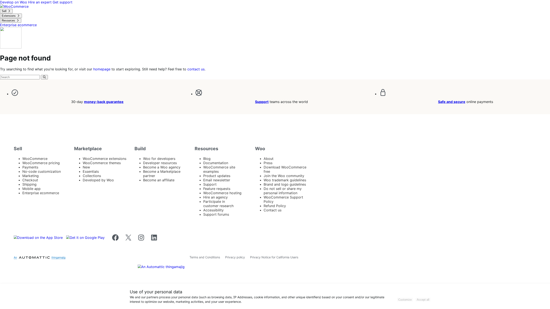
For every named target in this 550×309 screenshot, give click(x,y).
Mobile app (31, 188)
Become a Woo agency (161, 167)
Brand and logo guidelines (285, 184)
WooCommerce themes (102, 163)
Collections (92, 176)
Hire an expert (40, 2)
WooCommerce (34, 158)
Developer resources (160, 163)
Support (262, 102)
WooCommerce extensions (104, 158)
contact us (196, 69)
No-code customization (41, 171)
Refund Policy (275, 206)
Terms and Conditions (204, 257)
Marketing (30, 176)
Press (268, 163)
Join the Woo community (284, 176)
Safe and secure (451, 102)
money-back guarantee (104, 102)
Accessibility (213, 210)
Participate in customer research (218, 203)
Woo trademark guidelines (285, 180)
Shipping (29, 184)
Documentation (215, 163)
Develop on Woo (14, 2)
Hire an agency (215, 197)
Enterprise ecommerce (40, 193)
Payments (30, 167)
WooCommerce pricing (41, 163)
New (86, 167)
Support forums (216, 214)
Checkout (30, 180)
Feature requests (216, 188)
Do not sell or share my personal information (283, 190)
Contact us (272, 210)
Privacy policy (235, 257)
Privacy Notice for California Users (274, 257)
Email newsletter (216, 180)
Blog (207, 158)
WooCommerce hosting (222, 193)
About (268, 158)
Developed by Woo (98, 180)
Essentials (91, 171)
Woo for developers (159, 158)
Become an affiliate (158, 180)
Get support (62, 2)
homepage (101, 69)
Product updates (216, 176)
